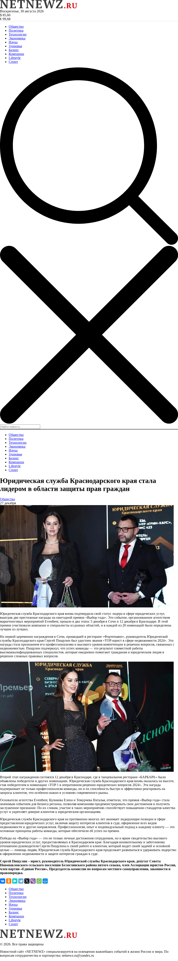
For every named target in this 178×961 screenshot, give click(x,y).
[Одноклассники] (8, 881)
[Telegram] (20, 881)
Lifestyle (15, 58)
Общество (16, 26)
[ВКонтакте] (2, 881)
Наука (13, 42)
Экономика (17, 38)
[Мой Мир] (45, 881)
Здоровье (15, 46)
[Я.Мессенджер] (14, 881)
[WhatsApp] (39, 881)
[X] (27, 881)
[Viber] (33, 881)
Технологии (17, 34)
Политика (16, 30)
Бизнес (14, 50)
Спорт (13, 62)
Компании (16, 54)
